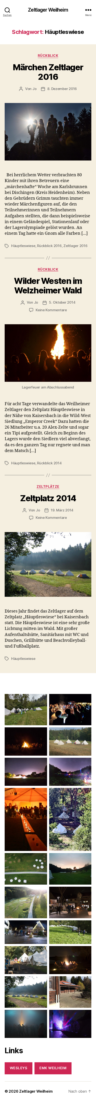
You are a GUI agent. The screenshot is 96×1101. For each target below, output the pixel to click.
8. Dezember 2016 (62, 89)
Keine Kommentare (51, 310)
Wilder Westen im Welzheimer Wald (48, 285)
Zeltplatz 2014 (48, 498)
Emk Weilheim (52, 1068)
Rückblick (48, 56)
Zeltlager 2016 (75, 246)
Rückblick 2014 (49, 463)
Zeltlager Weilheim (48, 9)
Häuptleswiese (23, 246)
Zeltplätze (48, 486)
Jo (34, 89)
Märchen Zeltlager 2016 (48, 72)
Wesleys (18, 1068)
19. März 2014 (62, 510)
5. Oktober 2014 (62, 302)
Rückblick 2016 (49, 246)
